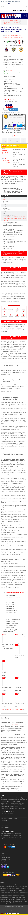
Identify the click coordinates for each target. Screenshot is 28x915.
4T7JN (15, 218)
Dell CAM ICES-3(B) (10, 606)
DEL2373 (10, 70)
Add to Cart (13, 109)
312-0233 (5, 220)
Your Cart (16, 10)
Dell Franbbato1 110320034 (11, 625)
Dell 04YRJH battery (17, 725)
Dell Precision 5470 (10, 604)
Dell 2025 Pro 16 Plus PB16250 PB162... (14, 599)
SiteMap (3, 855)
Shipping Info (6, 822)
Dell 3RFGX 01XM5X (10, 608)
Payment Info (5, 820)
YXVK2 (20, 217)
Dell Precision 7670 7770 (11, 612)
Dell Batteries (7, 22)
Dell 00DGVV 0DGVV (10, 600)
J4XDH (24, 217)
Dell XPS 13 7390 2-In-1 (11, 621)
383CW (24, 218)
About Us (4, 816)
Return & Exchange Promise (9, 818)
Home (5, 20)
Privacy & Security (7, 813)
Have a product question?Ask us (12, 112)
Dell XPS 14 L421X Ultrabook (12, 623)
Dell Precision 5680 (10, 615)
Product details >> (20, 136)
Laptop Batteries (14, 20)
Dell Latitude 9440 (10, 627)
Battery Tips (4, 861)
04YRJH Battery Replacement (11, 23)
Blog (2, 862)
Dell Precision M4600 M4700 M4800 (13, 614)
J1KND (4, 217)
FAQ (22, 910)
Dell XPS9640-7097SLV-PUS (11, 610)
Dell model (16, 22)
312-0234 (19, 218)
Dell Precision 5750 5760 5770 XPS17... (14, 619)
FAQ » (2, 838)
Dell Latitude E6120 (10, 602)
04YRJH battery (5, 711)
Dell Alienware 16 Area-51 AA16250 (13, 597)
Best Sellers (5, 825)
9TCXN (4, 218)
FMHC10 (13, 217)
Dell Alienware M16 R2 (10, 595)
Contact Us (15, 910)
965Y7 (11, 218)
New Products (6, 827)
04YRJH (8, 217)
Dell (9, 78)
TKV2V (16, 217)
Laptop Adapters (5, 859)
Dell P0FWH (8, 617)
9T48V (8, 218)
